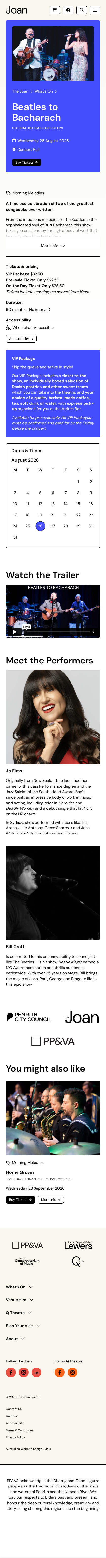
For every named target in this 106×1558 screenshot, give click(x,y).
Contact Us (14, 1409)
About (12, 1338)
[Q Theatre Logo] (78, 1261)
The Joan (20, 91)
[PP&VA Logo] (53, 1041)
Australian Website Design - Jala (28, 1449)
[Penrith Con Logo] (27, 1261)
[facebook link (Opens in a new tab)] (11, 1372)
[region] (53, 806)
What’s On (16, 1287)
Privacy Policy (15, 1437)
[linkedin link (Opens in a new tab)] (36, 1372)
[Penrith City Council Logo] (29, 1017)
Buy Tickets (24, 162)
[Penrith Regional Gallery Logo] (78, 1245)
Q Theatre (15, 1312)
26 (40, 526)
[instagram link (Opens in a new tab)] (24, 1372)
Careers (11, 1416)
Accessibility (15, 1423)
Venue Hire (16, 1299)
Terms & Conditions (19, 1430)
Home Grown (20, 1172)
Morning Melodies (28, 193)
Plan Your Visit (19, 1325)
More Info (50, 245)
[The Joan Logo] (82, 1017)
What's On (43, 91)
